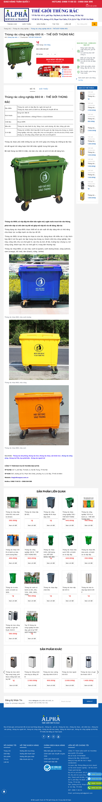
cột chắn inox (56, 456)
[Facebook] (43, 736)
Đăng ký (90, 701)
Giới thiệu (26, 24)
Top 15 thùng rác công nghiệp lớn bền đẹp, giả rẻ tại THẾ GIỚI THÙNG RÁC (32, 627)
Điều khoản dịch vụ (26, 759)
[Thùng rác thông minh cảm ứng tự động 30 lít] (82, 106)
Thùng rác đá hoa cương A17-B (92, 195)
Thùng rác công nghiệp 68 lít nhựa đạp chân (50, 514)
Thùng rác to (21, 130)
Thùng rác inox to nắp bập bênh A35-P (88, 590)
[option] (19, 56)
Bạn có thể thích (86, 88)
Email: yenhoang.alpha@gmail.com (80, 793)
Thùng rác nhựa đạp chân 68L (50, 589)
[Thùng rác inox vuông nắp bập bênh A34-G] (82, 118)
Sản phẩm (41, 24)
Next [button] (97, 672)
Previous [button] (4, 672)
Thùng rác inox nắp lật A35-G (69, 589)
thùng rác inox (34, 456)
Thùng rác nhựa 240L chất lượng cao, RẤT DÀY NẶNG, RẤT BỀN (49, 552)
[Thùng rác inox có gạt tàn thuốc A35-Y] (82, 140)
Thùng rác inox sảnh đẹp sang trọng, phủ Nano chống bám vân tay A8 (92, 96)
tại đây (80, 80)
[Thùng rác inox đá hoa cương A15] (82, 162)
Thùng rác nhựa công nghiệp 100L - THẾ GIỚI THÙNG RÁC (69, 514)
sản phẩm (93, 6)
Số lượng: (39, 54)
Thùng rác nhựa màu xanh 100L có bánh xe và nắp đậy (70, 552)
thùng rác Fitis (14, 458)
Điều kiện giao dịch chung (52, 751)
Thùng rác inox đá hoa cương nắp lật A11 (92, 152)
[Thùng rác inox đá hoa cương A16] (82, 174)
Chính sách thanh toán (51, 759)
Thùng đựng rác (11, 229)
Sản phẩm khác (51, 649)
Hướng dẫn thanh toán (27, 753)
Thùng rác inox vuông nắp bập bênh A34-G (92, 119)
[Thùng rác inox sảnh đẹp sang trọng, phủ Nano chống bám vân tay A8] (82, 95)
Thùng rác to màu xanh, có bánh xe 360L (12, 590)
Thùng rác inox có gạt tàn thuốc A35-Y (91, 141)
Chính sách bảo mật (50, 761)
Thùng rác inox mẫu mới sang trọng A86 (92, 186)
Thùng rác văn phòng (20, 456)
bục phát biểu (25, 458)
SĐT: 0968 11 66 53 (75, 790)
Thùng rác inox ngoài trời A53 (91, 128)
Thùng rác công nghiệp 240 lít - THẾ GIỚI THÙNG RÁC (31, 552)
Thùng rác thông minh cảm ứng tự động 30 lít (91, 107)
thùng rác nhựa (45, 456)
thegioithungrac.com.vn (19, 477)
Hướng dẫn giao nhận (27, 756)
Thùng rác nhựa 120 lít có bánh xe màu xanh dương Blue (13, 552)
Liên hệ (68, 24)
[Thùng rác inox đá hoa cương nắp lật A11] (82, 151)
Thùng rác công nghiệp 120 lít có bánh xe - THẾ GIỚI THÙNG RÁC (88, 514)
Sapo (69, 800)
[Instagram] (53, 736)
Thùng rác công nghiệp (19, 96)
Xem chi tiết (13, 525)
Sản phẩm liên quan (51, 491)
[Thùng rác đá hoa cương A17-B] (82, 196)
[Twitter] (48, 736)
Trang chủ (12, 24)
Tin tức (55, 24)
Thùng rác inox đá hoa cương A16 (92, 175)
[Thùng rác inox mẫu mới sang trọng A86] (82, 185)
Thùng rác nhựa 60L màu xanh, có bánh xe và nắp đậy (88, 552)
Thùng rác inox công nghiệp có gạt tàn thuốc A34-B (13, 627)
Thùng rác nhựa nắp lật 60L (31, 513)
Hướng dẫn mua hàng (27, 751)
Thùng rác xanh (22, 107)
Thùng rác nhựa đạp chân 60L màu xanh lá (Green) (13, 514)
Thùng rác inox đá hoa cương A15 (92, 164)
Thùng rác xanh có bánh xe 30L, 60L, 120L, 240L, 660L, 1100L (31, 590)
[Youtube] (58, 736)
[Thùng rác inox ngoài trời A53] (82, 129)
